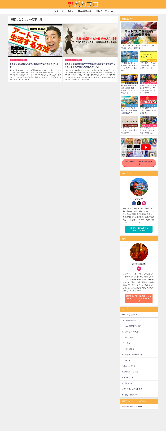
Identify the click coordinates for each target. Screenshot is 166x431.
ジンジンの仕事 (128, 337)
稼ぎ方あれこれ (128, 377)
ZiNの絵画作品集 (84, 11)
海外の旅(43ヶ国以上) (130, 372)
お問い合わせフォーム (104, 11)
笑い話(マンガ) (127, 383)
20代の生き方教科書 (129, 315)
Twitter (71, 11)
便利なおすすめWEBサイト (132, 354)
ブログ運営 (126, 343)
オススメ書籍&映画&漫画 (131, 326)
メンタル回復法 (128, 349)
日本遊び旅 (126, 360)
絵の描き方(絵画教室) (130, 395)
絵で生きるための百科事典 (18, 59)
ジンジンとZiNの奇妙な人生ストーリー (139, 229)
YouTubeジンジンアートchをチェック (139, 163)
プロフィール (58, 11)
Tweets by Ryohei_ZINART (131, 406)
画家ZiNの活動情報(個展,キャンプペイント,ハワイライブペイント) (138, 298)
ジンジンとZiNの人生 (130, 332)
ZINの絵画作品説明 (129, 320)
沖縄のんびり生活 (128, 366)
